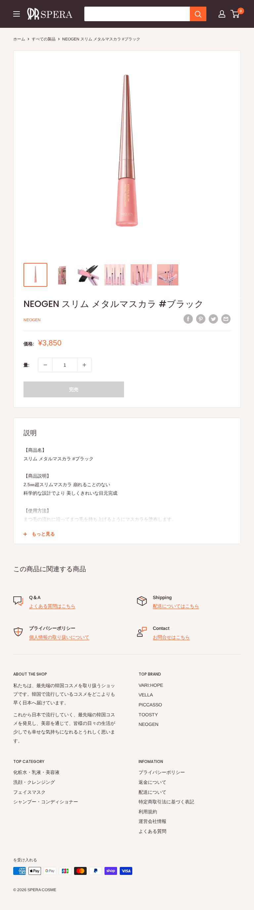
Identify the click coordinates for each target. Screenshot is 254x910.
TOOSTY (148, 714)
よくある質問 (152, 831)
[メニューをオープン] (16, 14)
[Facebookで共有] (188, 319)
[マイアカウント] (222, 14)
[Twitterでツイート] (213, 319)
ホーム (19, 39)
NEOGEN (32, 320)
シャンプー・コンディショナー (45, 801)
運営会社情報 (152, 821)
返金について (152, 782)
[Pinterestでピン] (200, 319)
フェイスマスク (29, 792)
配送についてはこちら (176, 606)
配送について (152, 792)
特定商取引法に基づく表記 (166, 801)
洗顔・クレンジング (34, 782)
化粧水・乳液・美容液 (36, 772)
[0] (235, 14)
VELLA (146, 694)
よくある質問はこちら (52, 606)
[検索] (198, 14)
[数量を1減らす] (45, 365)
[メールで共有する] (226, 319)
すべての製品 (44, 39)
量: (26, 365)
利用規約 (148, 811)
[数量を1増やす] (84, 365)
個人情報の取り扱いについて (59, 637)
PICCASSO (150, 704)
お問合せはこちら (171, 637)
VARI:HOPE (151, 685)
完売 (73, 389)
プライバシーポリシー (162, 772)
